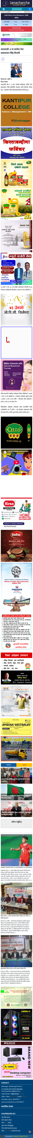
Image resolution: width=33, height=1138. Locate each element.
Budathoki (13, 1096)
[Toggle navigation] (4, 9)
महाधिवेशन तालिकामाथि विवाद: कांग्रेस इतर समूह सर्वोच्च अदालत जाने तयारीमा (16, 813)
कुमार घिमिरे (7, 1131)
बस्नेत (6, 1123)
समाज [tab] (24, 765)
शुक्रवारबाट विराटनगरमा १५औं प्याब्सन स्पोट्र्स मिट (13, 968)
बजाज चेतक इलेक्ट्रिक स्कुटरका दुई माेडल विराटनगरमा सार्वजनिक (15, 780)
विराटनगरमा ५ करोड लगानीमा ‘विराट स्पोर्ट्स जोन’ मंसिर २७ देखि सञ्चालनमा (16, 917)
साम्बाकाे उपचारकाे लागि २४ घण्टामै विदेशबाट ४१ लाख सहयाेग (16, 867)
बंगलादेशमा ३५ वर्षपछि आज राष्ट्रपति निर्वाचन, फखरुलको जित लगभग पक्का (16, 797)
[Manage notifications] (29, 1131)
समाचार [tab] (8, 765)
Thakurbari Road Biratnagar (16, 29)
